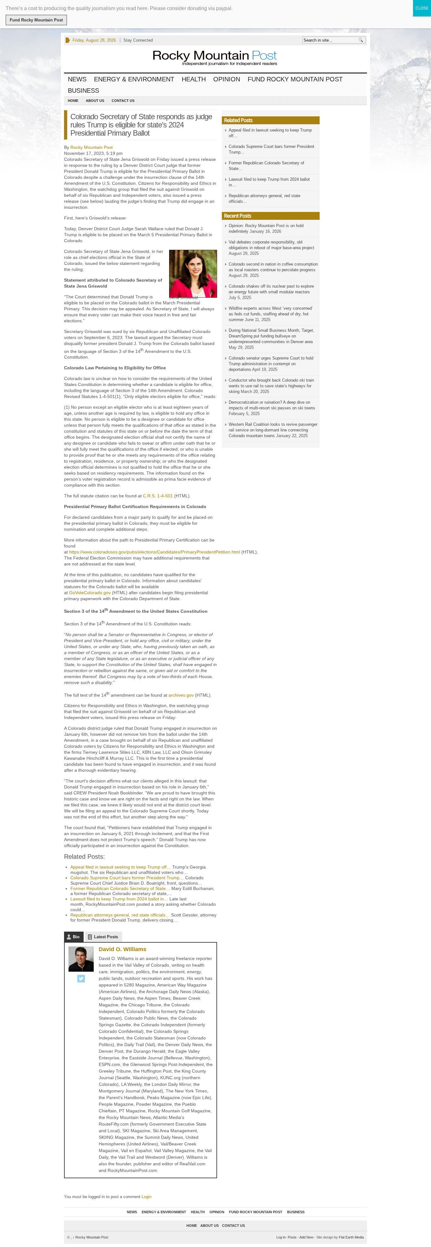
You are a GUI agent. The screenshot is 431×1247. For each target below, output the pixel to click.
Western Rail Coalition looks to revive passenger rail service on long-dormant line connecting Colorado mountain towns (273, 430)
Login (146, 1196)
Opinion (226, 79)
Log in (281, 1237)
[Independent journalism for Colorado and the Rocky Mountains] (209, 58)
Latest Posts (106, 936)
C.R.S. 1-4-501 (158, 495)
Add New (306, 1237)
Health (194, 79)
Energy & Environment (134, 79)
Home (73, 100)
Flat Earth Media (351, 1237)
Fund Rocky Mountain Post (295, 79)
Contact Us (123, 100)
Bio (76, 936)
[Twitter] (81, 979)
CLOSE (422, 8)
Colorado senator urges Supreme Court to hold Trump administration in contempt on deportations (271, 364)
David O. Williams (122, 949)
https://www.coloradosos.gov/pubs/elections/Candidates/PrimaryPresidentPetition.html (154, 551)
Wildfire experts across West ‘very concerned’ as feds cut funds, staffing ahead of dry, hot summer (271, 314)
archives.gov (181, 694)
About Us (95, 100)
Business (83, 90)
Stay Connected (138, 40)
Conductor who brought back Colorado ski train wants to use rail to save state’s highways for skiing (271, 386)
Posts (292, 1237)
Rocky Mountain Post (91, 147)
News (77, 79)
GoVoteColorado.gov (90, 592)
